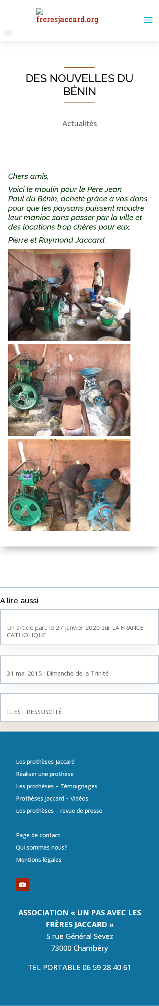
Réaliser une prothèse (45, 774)
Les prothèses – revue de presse (59, 811)
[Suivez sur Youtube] (22, 884)
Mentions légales (39, 860)
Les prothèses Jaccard (45, 762)
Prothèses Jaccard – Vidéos (52, 799)
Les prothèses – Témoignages (56, 786)
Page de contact (38, 835)
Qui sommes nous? (41, 848)
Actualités (79, 123)
